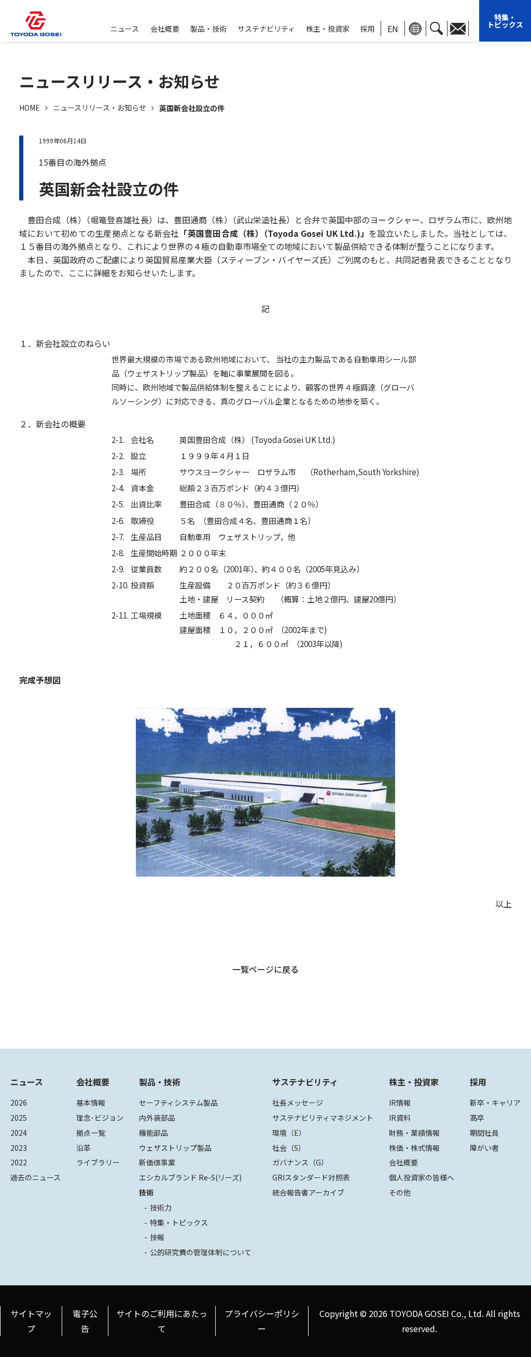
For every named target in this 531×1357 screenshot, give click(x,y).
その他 (400, 1192)
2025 (18, 1117)
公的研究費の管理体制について (200, 1252)
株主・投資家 (328, 28)
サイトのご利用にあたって (161, 1321)
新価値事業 (157, 1162)
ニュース (26, 1082)
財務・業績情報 (414, 1132)
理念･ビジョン (99, 1117)
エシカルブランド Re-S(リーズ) (190, 1177)
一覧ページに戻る (265, 969)
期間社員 (484, 1132)
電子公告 (85, 1321)
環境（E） (289, 1132)
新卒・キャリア (495, 1102)
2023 (18, 1148)
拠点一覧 (90, 1132)
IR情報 (400, 1102)
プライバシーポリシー (262, 1321)
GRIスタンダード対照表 (311, 1177)
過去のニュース (35, 1177)
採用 (367, 28)
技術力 (161, 1207)
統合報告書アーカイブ (308, 1192)
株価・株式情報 (414, 1148)
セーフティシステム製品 (178, 1102)
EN (392, 28)
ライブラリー (98, 1162)
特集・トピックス (505, 21)
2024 (18, 1132)
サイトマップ (31, 1321)
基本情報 (90, 1102)
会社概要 (164, 28)
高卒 (477, 1117)
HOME (29, 107)
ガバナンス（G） (300, 1162)
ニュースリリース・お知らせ (99, 107)
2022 (18, 1162)
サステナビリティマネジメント (322, 1117)
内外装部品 (157, 1117)
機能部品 (153, 1132)
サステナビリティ (266, 28)
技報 (157, 1237)
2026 (18, 1102)
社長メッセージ (297, 1102)
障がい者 (484, 1148)
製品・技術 (159, 1082)
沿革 (83, 1148)
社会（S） (288, 1148)
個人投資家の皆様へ (421, 1177)
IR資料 (400, 1117)
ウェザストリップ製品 (175, 1148)
